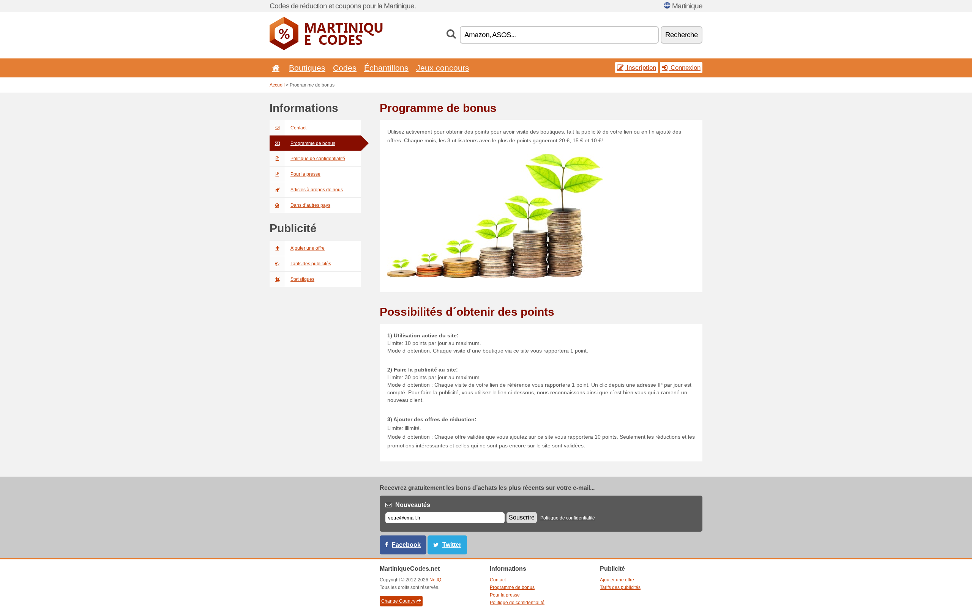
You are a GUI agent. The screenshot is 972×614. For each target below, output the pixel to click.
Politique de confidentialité (317, 158)
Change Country (398, 601)
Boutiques (307, 67)
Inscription (640, 67)
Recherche (681, 35)
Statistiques (302, 279)
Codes (345, 67)
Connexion (685, 67)
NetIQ (435, 580)
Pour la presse (305, 174)
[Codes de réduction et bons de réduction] (326, 48)
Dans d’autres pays (310, 205)
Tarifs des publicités (310, 263)
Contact (298, 128)
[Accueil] (274, 67)
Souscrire (522, 517)
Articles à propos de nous (316, 189)
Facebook (406, 545)
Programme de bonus (312, 143)
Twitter (451, 545)
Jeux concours (442, 67)
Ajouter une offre (307, 248)
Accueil (277, 85)
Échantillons (386, 67)
